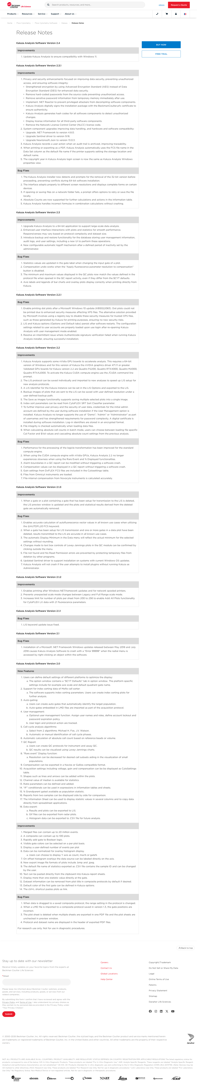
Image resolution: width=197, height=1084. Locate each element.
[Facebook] (150, 1012)
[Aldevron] (52, 1078)
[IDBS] (87, 1078)
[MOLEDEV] (140, 1079)
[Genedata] (69, 1079)
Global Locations (109, 973)
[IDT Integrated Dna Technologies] (105, 1079)
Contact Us (106, 968)
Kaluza (64, 23)
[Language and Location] (185, 14)
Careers (104, 962)
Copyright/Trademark (160, 962)
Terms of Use (26, 1002)
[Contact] (157, 14)
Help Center (107, 979)
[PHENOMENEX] (158, 1079)
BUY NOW (161, 45)
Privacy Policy (8, 1002)
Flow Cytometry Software (46, 23)
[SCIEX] (176, 1079)
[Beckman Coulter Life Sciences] (19, 5)
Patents (152, 985)
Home (9, 23)
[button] (48, 4)
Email (5, 976)
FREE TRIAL (161, 54)
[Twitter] (166, 1012)
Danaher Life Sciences (160, 1002)
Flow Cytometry (24, 23)
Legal (151, 973)
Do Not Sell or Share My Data (163, 968)
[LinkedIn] (161, 1012)
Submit (8, 1014)
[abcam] (34, 1079)
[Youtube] (173, 1012)
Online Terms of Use (159, 979)
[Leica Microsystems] (122, 1079)
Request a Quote (179, 5)
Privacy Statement (158, 990)
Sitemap (153, 996)
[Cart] (166, 14)
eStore (161, 5)
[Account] (175, 14)
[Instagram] (156, 1012)
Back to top (187, 948)
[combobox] (95, 5)
